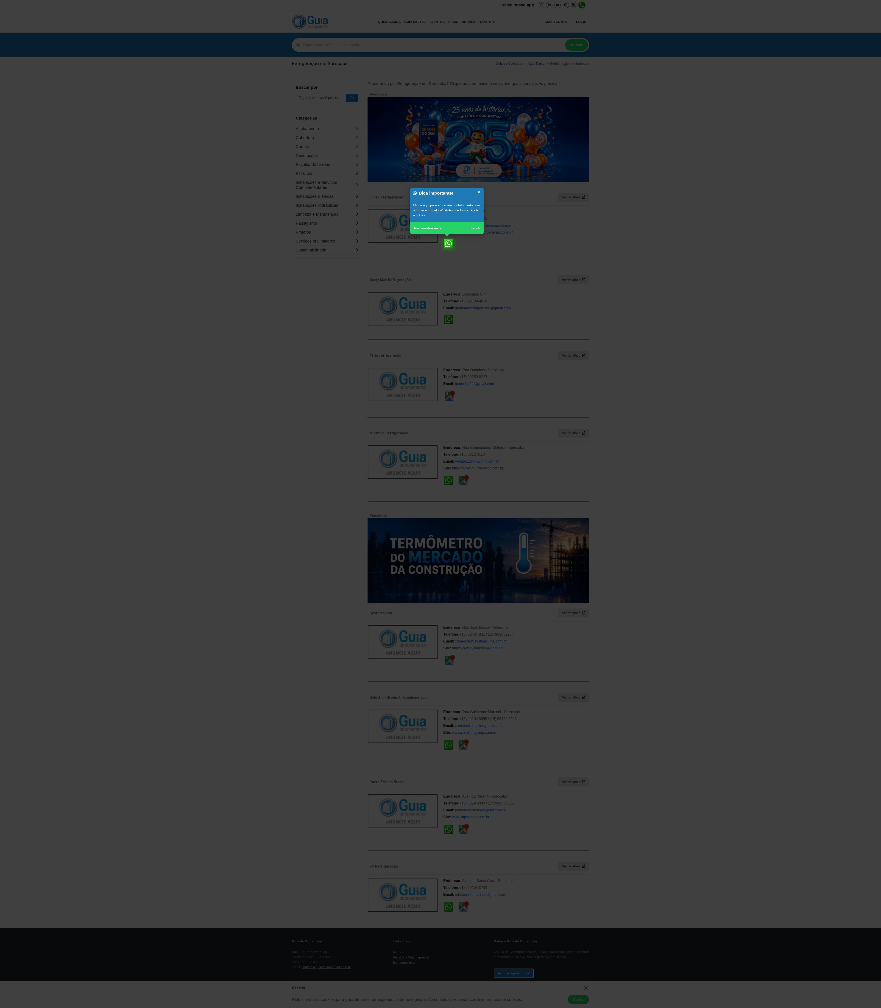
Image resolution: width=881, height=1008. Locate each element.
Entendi (474, 228)
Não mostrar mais (427, 228)
